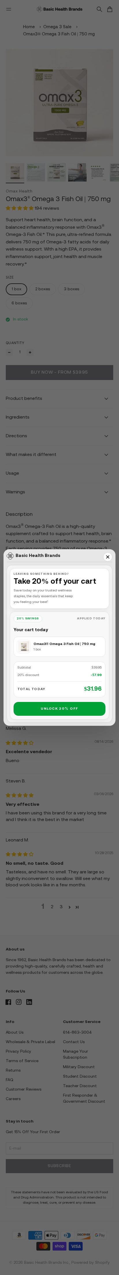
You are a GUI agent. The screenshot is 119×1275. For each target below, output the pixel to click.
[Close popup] (107, 557)
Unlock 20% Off (59, 708)
